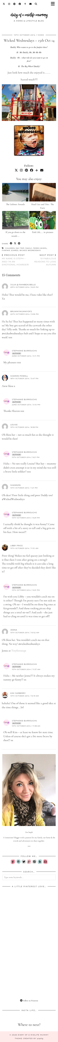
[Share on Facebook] (11, 243)
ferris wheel (40, 248)
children (10, 248)
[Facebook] (20, 4)
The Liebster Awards (15, 204)
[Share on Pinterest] (19, 243)
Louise (14, 425)
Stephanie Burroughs (24, 351)
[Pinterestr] (18, 863)
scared (14, 250)
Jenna (13, 630)
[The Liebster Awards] (15, 192)
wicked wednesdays (30, 250)
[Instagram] (9, 4)
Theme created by (29, 1038)
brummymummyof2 (21, 311)
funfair (6, 250)
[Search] (36, 4)
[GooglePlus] (29, 863)
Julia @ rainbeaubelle (23, 285)
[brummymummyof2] (29, 141)
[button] (54, 4)
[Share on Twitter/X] (15, 243)
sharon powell (19, 376)
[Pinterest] (14, 4)
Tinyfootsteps (18, 650)
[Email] (30, 4)
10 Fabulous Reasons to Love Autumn (45, 260)
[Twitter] (4, 4)
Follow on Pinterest (30, 1000)
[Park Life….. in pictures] (42, 220)
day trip (20, 248)
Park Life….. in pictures (42, 232)
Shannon (15, 485)
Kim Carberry (18, 693)
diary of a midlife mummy (29, 14)
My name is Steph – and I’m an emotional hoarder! (15, 260)
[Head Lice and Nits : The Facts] (42, 192)
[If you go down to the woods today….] (15, 220)
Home (41, 35)
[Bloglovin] (25, 4)
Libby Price (16, 545)
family (28, 248)
